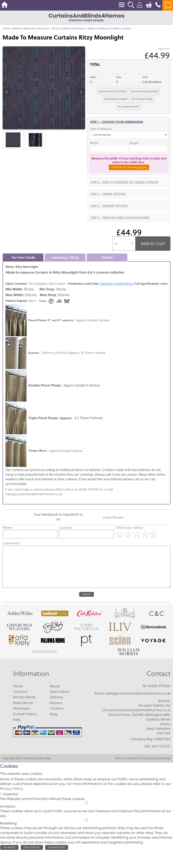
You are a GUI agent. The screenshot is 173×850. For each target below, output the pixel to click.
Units (145, 77)
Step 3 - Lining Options (108, 194)
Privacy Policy (11, 788)
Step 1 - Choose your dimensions (116, 122)
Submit (86, 594)
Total (95, 64)
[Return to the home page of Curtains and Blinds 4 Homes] (86, 17)
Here (164, 284)
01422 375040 (159, 686)
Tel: (144, 686)
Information (31, 673)
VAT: (148, 746)
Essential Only (57, 847)
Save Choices (32, 847)
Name (7, 527)
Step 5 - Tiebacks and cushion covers (120, 217)
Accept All (9, 847)
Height (134, 143)
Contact (158, 673)
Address (164, 700)
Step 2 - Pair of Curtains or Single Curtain (124, 182)
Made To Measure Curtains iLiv (31, 28)
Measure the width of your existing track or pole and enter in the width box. (128, 160)
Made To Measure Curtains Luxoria (109, 28)
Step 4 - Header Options (109, 205)
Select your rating (129, 527)
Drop (118, 77)
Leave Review (113, 517)
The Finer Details (23, 257)
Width (93, 77)
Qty (116, 243)
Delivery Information (117, 283)
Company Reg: (142, 739)
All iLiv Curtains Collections (68, 28)
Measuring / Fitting (65, 257)
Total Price (164, 48)
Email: (99, 693)
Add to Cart (153, 244)
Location (65, 527)
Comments (11, 543)
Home (6, 28)
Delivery (107, 257)
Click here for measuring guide (129, 167)
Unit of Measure (101, 129)
